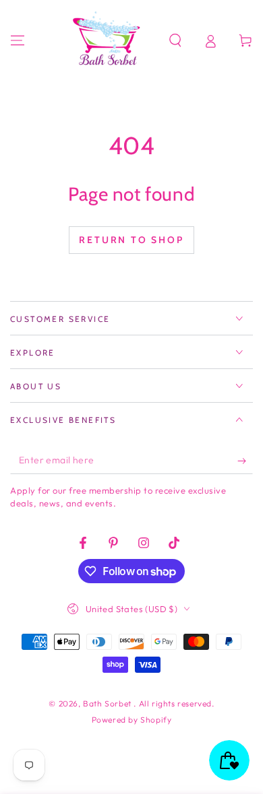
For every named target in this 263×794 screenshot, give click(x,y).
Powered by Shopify (132, 720)
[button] (175, 40)
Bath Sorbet (108, 703)
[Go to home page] (108, 40)
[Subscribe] (245, 460)
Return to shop (131, 240)
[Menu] (17, 40)
